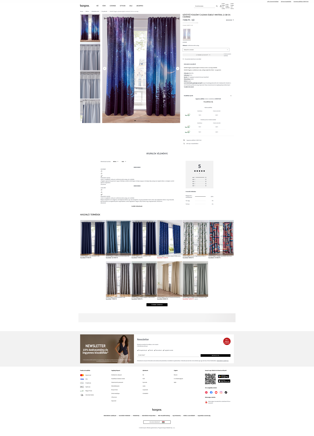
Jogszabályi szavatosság (203, 415)
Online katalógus (115, 393)
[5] (142, 120)
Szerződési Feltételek (124, 415)
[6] (144, 120)
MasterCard (88, 375)
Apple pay (87, 387)
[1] (135, 120)
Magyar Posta (88, 391)
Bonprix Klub (114, 390)
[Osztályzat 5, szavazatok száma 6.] (229, 20)
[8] (147, 120)
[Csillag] (134, 167)
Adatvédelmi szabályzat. (223, 361)
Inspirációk (145, 390)
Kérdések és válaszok (116, 375)
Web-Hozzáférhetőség (164, 415)
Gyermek (145, 382)
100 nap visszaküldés (286, 1)
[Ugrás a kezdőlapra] (88, 5)
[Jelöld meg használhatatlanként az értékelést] (102, 173)
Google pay (88, 383)
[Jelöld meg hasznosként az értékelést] (102, 171)
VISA (86, 379)
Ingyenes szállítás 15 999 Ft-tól (301, 1)
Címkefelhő (145, 393)
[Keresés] (216, 6)
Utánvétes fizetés (89, 395)
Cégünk (176, 370)
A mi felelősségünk (178, 379)
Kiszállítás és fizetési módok (118, 379)
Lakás (144, 386)
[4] (140, 120)
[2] (137, 120)
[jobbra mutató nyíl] (177, 68)
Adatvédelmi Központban (149, 415)
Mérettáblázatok (115, 386)
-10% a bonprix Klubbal (272, 1)
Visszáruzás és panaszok (117, 382)
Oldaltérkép (136, 415)
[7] (145, 120)
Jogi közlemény (176, 415)
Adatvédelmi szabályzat (110, 415)
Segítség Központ (115, 370)
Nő (143, 375)
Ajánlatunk (145, 370)
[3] (138, 120)
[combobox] (204, 6)
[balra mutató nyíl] (104, 68)
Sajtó (175, 382)
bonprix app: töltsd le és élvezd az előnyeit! (216, 370)
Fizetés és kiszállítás (85, 370)
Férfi (144, 379)
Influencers (114, 397)
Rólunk (175, 375)
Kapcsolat (113, 401)
